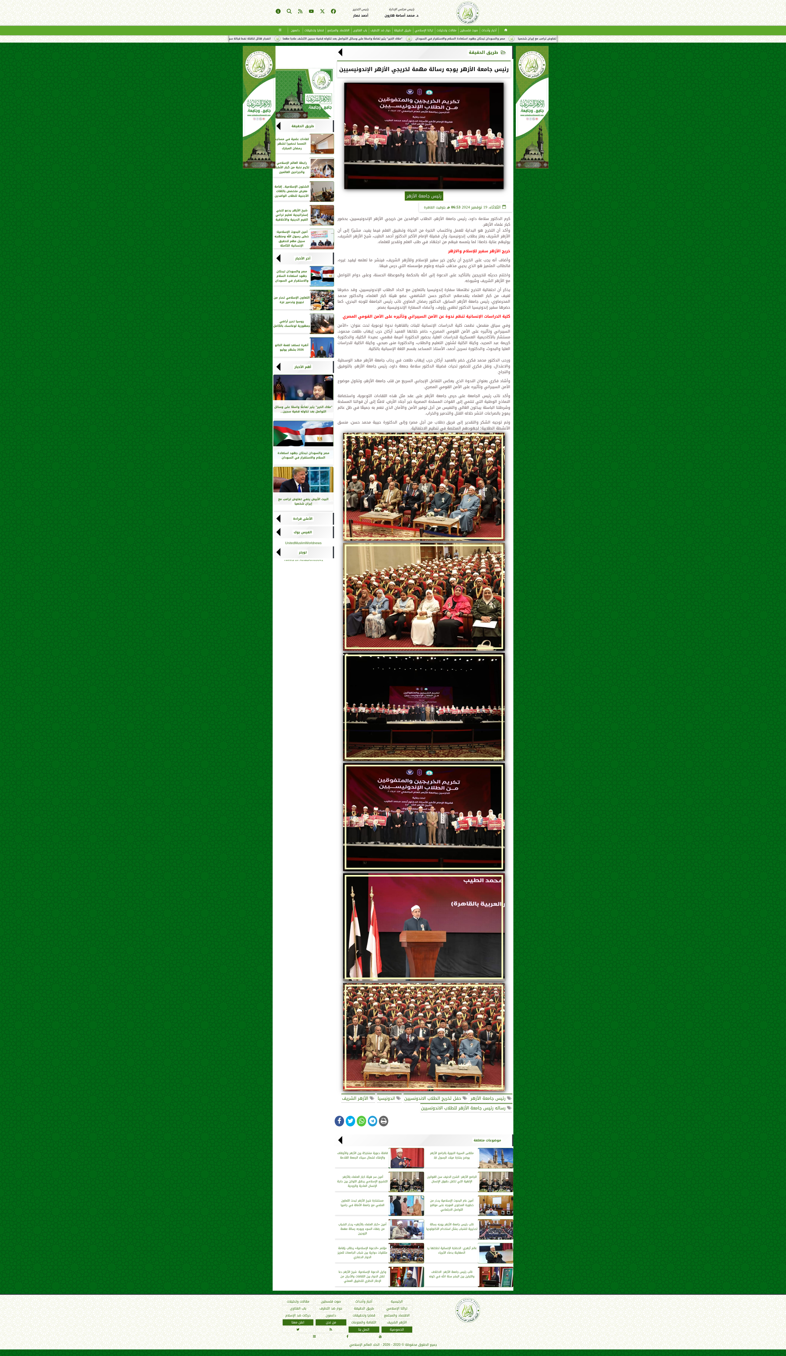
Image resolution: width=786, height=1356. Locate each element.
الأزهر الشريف (356, 1098)
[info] (278, 12)
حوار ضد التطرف (380, 30)
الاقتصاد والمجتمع (338, 30)
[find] (289, 12)
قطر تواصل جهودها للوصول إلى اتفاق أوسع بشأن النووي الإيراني (270, 38)
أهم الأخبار (302, 367)
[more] (280, 30)
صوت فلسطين (469, 30)
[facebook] (333, 12)
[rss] (300, 12)
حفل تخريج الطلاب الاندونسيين (433, 1098)
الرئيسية (397, 1301)
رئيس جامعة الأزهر (489, 1098)
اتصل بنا (363, 1329)
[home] (506, 30)
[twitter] (322, 12)
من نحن (331, 1322)
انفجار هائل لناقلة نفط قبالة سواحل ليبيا (462, 38)
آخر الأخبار (303, 258)
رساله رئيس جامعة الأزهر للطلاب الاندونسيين (464, 1108)
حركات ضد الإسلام (298, 1315)
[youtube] (311, 12)
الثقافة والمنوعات (363, 1322)
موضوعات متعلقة (487, 1140)
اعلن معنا (297, 1322)
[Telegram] (372, 1121)
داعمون (295, 30)
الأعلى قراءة (303, 518)
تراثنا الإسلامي (424, 30)
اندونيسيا (387, 1098)
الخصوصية (397, 1329)
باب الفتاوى (360, 30)
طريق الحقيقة (402, 30)
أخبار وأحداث (489, 30)
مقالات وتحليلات (446, 30)
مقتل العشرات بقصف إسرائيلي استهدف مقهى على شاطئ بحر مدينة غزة (375, 38)
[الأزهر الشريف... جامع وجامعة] (303, 93)
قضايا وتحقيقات (314, 30)
